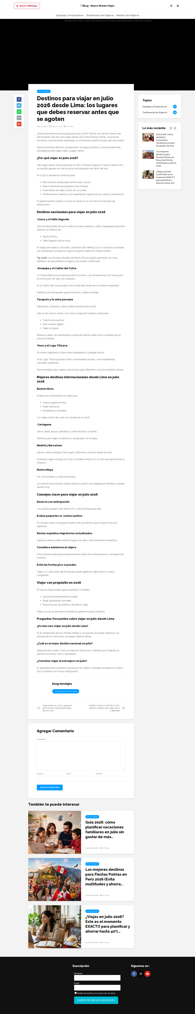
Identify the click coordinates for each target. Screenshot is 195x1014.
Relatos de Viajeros (127, 15)
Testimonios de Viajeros (100, 15)
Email (69, 774)
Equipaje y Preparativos (70, 15)
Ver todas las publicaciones (65, 691)
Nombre (40, 774)
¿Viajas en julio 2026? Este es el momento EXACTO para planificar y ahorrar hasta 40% (165, 177)
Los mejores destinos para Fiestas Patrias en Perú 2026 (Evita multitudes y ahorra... (106, 876)
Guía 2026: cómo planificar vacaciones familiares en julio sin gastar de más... (104, 829)
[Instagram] (141, 974)
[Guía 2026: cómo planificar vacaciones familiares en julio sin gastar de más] (54, 832)
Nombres (78, 973)
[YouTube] (147, 974)
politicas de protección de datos (101, 993)
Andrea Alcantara (91, 848)
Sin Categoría (43, 91)
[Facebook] (134, 974)
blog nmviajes (42, 126)
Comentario (41, 739)
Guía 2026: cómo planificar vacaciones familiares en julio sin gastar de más (165, 140)
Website (99, 774)
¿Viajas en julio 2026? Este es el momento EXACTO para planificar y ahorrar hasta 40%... (107, 924)
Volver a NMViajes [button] (28, 6)
